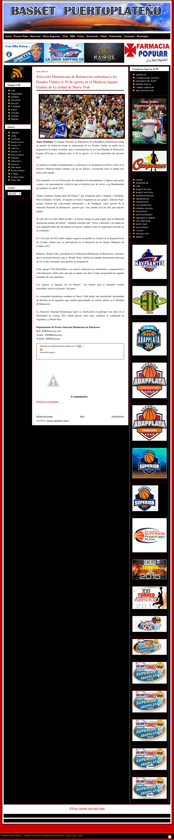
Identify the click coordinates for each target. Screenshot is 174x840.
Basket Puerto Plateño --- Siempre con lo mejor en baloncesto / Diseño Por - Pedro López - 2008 (42, 835)
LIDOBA (139, 180)
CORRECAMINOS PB (145, 87)
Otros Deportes (51, 36)
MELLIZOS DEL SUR (145, 90)
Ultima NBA (16, 180)
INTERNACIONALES (145, 195)
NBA (72, 36)
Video (103, 36)
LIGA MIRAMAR (143, 221)
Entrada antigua (118, 416)
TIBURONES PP (142, 199)
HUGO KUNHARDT (144, 214)
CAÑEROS (15, 106)
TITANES (15, 113)
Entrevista (92, 36)
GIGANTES (16, 100)
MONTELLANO (142, 233)
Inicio (8, 36)
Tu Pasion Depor (17, 177)
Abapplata (15, 132)
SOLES (14, 109)
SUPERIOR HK (142, 183)
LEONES (14, 116)
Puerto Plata (21, 36)
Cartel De (15, 148)
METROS (15, 97)
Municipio (142, 36)
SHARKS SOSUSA (143, 84)
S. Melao (14, 173)
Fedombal (15, 158)
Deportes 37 (16, 151)
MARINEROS (16, 94)
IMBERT (139, 237)
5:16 (76, 346)
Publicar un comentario (47, 401)
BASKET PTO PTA (143, 189)
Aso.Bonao (15, 139)
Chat (65, 36)
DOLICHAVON (142, 227)
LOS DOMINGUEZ (143, 205)
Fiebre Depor (16, 161)
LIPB (138, 186)
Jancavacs (15, 164)
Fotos (80, 36)
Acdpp (13, 135)
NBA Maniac (16, 167)
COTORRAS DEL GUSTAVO (147, 78)
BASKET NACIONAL (144, 192)
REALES (14, 103)
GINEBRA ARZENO (144, 208)
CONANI (139, 230)
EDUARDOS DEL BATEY (146, 81)
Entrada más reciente (44, 416)
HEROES (14, 119)
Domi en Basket (17, 154)
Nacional (35, 36)
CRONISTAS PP (142, 202)
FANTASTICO (141, 211)
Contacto (129, 36)
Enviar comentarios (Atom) (58, 420)
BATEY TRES (141, 224)
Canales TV (15, 145)
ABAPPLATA (141, 74)
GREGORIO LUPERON (145, 218)
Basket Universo (17, 142)
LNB (13, 90)
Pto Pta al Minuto (18, 170)
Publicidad (115, 36)
